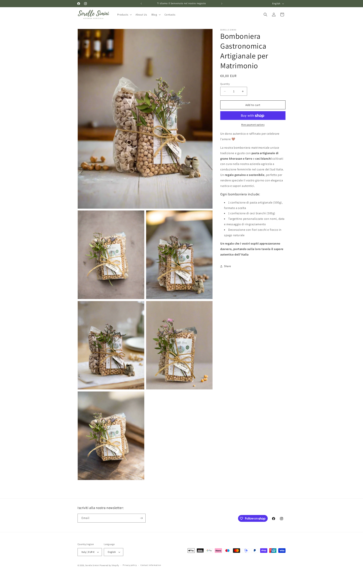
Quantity (225, 83)
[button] (124, 15)
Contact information (150, 565)
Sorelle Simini (92, 565)
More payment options (252, 124)
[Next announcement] (222, 3)
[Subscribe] (141, 518)
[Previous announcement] (141, 3)
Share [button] (227, 266)
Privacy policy (130, 565)
